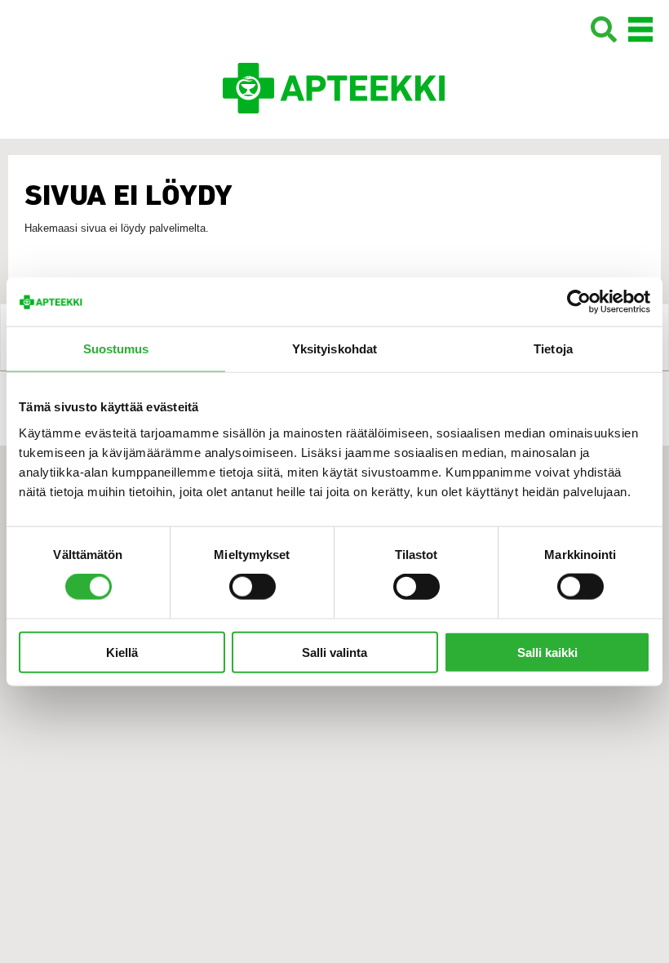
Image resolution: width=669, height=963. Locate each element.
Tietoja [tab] (553, 349)
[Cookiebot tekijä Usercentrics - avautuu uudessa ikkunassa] (578, 302)
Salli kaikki (547, 652)
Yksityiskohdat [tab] (334, 349)
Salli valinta (334, 652)
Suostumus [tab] (116, 349)
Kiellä (122, 652)
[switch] (252, 587)
